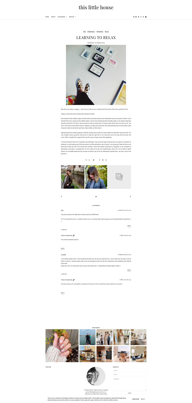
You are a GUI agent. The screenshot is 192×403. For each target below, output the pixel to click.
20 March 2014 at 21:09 (124, 210)
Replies (64, 230)
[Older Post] (130, 197)
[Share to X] (102, 160)
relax (107, 32)
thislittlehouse (66, 236)
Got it (143, 399)
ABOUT (53, 17)
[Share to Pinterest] (94, 160)
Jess (62, 210)
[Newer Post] (61, 197)
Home (47, 17)
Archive (71, 17)
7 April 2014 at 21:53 (125, 235)
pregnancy (91, 32)
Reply (129, 226)
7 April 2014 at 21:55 (125, 280)
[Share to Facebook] (99, 160)
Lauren (63, 255)
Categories (61, 17)
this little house (96, 7)
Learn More (135, 399)
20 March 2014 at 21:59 (124, 254)
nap (84, 32)
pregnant (100, 32)
